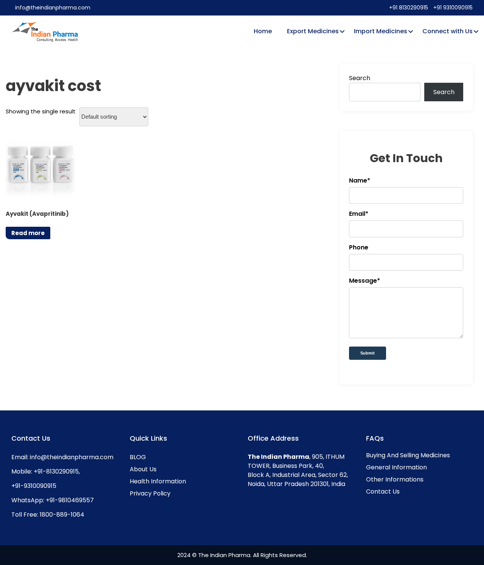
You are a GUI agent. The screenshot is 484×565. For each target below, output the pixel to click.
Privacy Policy (150, 493)
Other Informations (395, 479)
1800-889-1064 (61, 514)
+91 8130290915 (409, 7)
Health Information (158, 481)
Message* (364, 280)
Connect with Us (447, 31)
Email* (358, 213)
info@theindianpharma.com (52, 7)
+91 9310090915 (453, 7)
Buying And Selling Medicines (408, 455)
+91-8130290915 (55, 471)
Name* (359, 180)
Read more (28, 233)
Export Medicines (313, 31)
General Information (396, 467)
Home (263, 31)
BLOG (138, 457)
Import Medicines (380, 31)
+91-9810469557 (69, 500)
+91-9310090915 (33, 485)
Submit (367, 353)
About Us (143, 469)
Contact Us (383, 491)
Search (359, 78)
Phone (358, 247)
